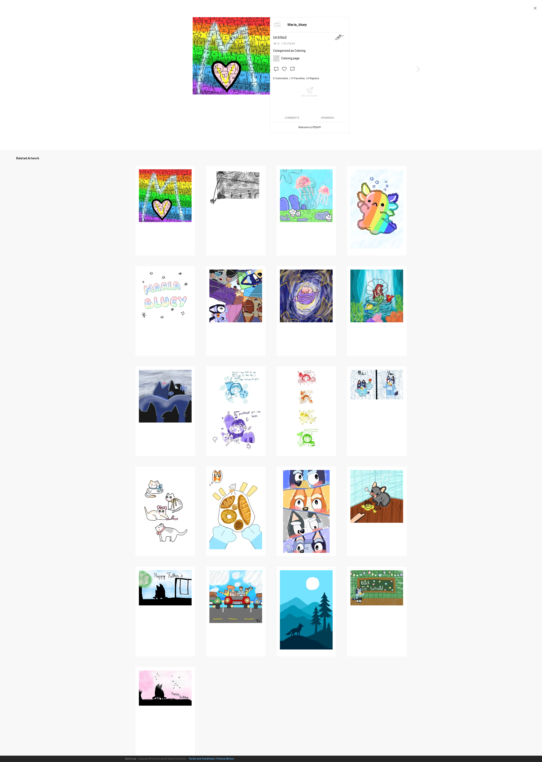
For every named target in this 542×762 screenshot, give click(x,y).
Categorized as (289, 50)
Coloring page (290, 58)
